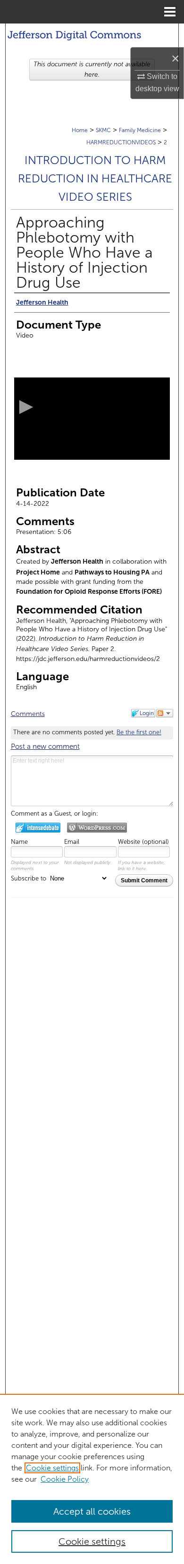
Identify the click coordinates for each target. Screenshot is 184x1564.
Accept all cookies (92, 1511)
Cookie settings (52, 1468)
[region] (92, 1479)
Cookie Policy (65, 1479)
